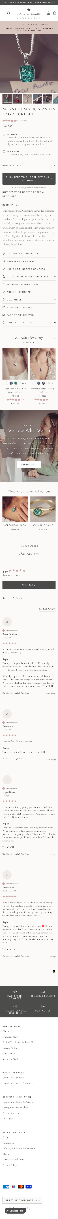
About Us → (29, 464)
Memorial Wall (10, 1059)
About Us (7, 1031)
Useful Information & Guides (17, 1083)
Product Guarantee (12, 1113)
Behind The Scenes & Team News (19, 1042)
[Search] (10, 13)
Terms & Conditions (13, 1159)
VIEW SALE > (48, 2)
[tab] (47, 609)
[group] (29, 571)
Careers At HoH (10, 1047)
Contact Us (8, 1142)
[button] (29, 121)
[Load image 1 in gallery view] (29, 63)
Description (10, 204)
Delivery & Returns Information (19, 1148)
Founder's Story (10, 1036)
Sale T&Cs (7, 1118)
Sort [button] (4, 598)
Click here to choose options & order (29, 179)
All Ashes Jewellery (29, 337)
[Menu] (3, 13)
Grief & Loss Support (13, 1077)
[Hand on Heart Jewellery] (29, 13)
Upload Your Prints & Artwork (18, 1101)
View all (29, 342)
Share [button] (27, 693)
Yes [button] (22, 693)
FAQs (5, 1137)
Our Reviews (9, 1053)
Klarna (5, 1153)
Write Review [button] (29, 585)
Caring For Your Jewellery (15, 1107)
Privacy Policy (9, 1165)
